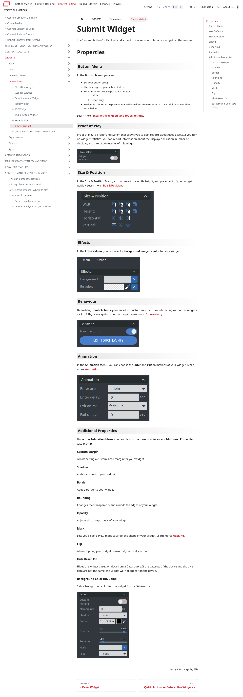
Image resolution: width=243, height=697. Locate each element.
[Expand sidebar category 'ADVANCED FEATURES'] (69, 167)
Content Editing (67, 3)
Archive (148, 6)
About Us (228, 6)
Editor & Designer (45, 3)
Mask (214, 88)
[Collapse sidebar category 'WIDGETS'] (69, 57)
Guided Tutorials (88, 3)
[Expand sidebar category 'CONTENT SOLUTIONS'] (69, 51)
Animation (214, 52)
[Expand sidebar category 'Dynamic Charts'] (69, 75)
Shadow (216, 67)
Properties (212, 21)
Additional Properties (220, 57)
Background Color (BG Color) (224, 105)
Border (215, 72)
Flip (214, 93)
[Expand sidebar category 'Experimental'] (69, 137)
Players (117, 3)
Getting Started (23, 3)
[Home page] (82, 19)
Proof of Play (216, 31)
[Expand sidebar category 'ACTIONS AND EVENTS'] (69, 155)
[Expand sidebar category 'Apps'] (69, 149)
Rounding (217, 77)
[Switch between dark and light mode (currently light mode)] (237, 7)
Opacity (216, 82)
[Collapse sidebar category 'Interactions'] (69, 81)
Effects (212, 41)
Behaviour (214, 46)
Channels (105, 3)
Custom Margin (220, 62)
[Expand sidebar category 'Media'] (69, 69)
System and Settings (15, 9)
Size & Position (217, 36)
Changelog (207, 6)
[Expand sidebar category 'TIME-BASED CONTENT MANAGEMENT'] (69, 161)
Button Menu (216, 26)
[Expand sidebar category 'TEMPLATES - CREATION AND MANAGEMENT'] (69, 45)
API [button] (191, 7)
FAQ (218, 6)
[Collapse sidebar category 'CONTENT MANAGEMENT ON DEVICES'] (69, 173)
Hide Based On (220, 98)
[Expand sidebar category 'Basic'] (69, 63)
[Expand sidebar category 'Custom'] (69, 143)
